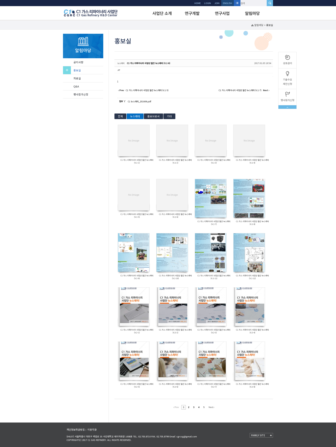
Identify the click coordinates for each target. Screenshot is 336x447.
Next (211, 407)
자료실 (77, 78)
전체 (120, 116)
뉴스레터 (135, 116)
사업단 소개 (162, 13)
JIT (118, 70)
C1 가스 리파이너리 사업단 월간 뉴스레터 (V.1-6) (148, 63)
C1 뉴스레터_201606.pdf (139, 101)
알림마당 (252, 13)
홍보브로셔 (153, 116)
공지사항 (78, 62)
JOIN (216, 3)
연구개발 (192, 13)
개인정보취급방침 (75, 429)
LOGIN (207, 3)
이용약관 (92, 429)
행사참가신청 (81, 94)
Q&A (76, 86)
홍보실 (77, 70)
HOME (197, 3)
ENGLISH (227, 3)
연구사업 (222, 13)
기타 (169, 116)
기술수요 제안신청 (287, 82)
